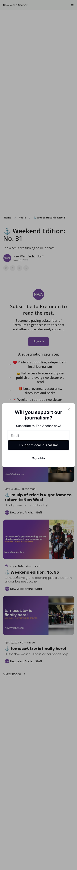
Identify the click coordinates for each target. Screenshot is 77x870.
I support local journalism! (38, 445)
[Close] (68, 409)
